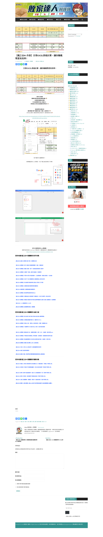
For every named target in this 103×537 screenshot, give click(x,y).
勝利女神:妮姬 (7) (75, 121)
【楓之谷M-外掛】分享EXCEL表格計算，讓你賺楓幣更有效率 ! (28, 347)
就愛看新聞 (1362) (74, 87)
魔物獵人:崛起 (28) (75, 116)
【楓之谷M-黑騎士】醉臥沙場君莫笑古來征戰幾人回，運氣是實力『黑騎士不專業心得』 (34, 363)
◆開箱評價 (41, 19)
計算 (33, 421)
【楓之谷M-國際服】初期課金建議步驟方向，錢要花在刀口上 (28, 319)
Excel (45, 421)
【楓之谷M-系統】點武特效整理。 (22, 350)
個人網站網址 (18, 480)
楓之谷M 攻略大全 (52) (76, 143)
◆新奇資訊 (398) (74, 102)
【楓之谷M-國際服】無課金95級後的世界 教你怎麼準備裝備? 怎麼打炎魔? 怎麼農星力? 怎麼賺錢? (35, 299)
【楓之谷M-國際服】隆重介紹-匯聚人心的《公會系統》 (27, 342)
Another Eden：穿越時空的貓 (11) (78, 148)
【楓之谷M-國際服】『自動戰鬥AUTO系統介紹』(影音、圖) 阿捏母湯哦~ (30, 326)
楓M (26, 421)
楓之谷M (23, 421)
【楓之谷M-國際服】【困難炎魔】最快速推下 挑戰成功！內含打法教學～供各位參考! (33, 296)
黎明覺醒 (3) (74, 114)
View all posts (41, 427)
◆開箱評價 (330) (74, 96)
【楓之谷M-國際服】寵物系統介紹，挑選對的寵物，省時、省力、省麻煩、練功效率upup (34, 332)
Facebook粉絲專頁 (73, 74)
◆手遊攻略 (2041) (74, 93)
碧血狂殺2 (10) (74, 137)
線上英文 (70, 190)
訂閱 (67, 512)
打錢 (43, 421)
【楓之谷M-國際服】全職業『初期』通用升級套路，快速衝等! (28, 272)
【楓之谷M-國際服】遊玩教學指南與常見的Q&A (25, 292)
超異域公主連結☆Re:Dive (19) (78, 144)
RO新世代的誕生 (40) (76, 141)
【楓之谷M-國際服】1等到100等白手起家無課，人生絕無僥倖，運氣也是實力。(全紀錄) (33, 275)
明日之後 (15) (74, 146)
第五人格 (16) (74, 152)
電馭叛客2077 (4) (75, 112)
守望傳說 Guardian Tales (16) (77, 123)
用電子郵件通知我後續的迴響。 (24, 483)
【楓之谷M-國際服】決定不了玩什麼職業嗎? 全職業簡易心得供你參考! (30, 279)
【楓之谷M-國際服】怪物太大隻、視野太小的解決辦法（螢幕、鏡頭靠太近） (31, 323)
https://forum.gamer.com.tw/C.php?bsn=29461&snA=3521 (39, 251)
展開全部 (70, 86)
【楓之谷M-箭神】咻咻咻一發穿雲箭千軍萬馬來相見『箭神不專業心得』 (30, 376)
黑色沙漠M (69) (74, 153)
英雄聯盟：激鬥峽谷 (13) (76, 134)
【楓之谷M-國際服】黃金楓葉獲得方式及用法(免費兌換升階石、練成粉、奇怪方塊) (32, 339)
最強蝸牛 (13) (74, 139)
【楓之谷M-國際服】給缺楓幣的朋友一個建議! (25, 306)
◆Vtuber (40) (73, 95)
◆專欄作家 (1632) (74, 89)
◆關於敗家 (67, 19)
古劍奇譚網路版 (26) (75, 132)
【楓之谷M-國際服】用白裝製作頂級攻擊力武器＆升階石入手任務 (29, 282)
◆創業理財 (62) (73, 100)
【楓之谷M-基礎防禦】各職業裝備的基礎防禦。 (25, 289)
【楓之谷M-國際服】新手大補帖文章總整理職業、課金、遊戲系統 (29, 265)
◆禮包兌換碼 (23, 19)
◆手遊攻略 (32, 19)
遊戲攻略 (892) (73, 155)
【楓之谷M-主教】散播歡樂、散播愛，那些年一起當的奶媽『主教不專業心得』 (32, 379)
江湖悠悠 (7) (74, 125)
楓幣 (31, 421)
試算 (35, 421)
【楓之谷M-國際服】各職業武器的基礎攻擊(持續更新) (26, 286)
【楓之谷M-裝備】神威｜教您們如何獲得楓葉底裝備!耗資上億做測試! (30, 354)
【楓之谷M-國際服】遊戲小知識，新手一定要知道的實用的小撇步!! (29, 268)
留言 (16, 452)
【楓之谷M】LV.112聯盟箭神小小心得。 (23, 303)
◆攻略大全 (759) (74, 109)
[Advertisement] (40, 395)
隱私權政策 (75, 524)
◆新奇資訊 (50, 19)
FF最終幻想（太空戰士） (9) (77, 128)
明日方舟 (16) (74, 111)
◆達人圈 (58, 19)
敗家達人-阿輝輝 (29, 61)
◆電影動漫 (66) (73, 107)
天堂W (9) (73, 118)
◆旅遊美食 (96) (73, 105)
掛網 (38, 421)
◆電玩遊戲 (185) (74, 98)
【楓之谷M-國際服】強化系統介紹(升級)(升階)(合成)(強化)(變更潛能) (29, 316)
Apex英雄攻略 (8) (75, 136)
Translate (78, 36)
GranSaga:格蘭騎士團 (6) (76, 130)
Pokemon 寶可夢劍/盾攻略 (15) (78, 150)
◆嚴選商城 (75, 19)
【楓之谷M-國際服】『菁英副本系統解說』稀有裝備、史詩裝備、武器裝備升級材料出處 (33, 335)
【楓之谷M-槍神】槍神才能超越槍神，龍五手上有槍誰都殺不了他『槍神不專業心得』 (33, 372)
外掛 (28, 421)
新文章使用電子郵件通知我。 (23, 487)
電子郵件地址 (18, 476)
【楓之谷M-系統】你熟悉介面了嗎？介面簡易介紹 (26, 261)
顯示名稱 (17, 472)
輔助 (40, 421)
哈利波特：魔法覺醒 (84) (76, 119)
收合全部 (75, 86)
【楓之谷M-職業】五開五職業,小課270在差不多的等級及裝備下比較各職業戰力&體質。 (34, 383)
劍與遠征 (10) (74, 127)
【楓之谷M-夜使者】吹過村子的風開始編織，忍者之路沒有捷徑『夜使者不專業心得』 (33, 367)
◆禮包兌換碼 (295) (74, 91)
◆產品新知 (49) (73, 103)
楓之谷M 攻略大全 (40, 61)
